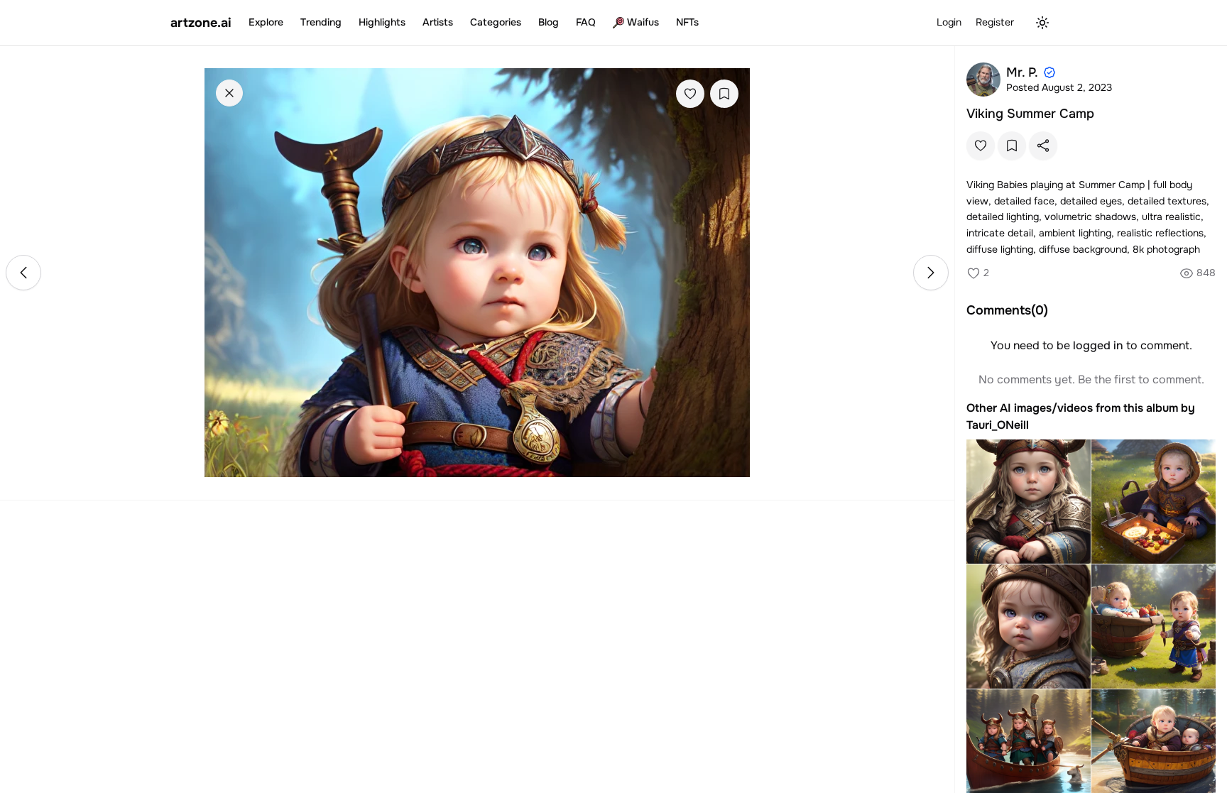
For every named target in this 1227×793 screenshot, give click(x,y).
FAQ (586, 22)
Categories (495, 22)
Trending (321, 22)
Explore (266, 22)
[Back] (229, 93)
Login (949, 22)
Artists (437, 22)
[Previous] (23, 272)
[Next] (931, 272)
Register (995, 22)
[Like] (690, 94)
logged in (1098, 345)
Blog (548, 22)
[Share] (1043, 145)
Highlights (382, 22)
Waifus (643, 22)
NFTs (687, 22)
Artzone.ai (200, 23)
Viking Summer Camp (1030, 113)
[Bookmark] (724, 94)
